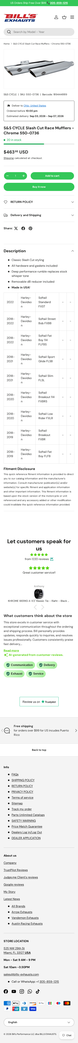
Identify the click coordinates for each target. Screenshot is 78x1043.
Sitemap (17, 803)
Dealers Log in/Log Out (27, 832)
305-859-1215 (49, 982)
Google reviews (14, 884)
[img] (39, 554)
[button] (64, 17)
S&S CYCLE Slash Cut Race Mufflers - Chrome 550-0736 (42, 43)
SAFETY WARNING (24, 821)
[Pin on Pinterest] (30, 228)
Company (10, 863)
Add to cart (52, 175)
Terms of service (22, 797)
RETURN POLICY (22, 786)
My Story (9, 892)
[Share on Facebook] (23, 228)
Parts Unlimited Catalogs (28, 815)
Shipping (9, 158)
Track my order (22, 809)
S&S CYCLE (10, 94)
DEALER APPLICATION (26, 838)
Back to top (39, 750)
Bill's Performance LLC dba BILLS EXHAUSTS (34, 1034)
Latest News (12, 899)
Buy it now (39, 186)
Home (7, 43)
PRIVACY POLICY (22, 792)
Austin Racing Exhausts (27, 923)
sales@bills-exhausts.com (21, 974)
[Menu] (72, 17)
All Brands (18, 906)
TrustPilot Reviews (16, 870)
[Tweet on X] (16, 228)
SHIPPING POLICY (23, 780)
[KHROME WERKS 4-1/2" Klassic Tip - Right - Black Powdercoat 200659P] (39, 594)
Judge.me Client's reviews (21, 877)
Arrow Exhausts (22, 912)
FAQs (15, 774)
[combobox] (39, 32)
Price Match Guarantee (27, 826)
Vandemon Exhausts (25, 918)
